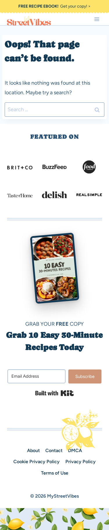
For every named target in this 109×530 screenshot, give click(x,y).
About (33, 450)
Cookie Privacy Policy (36, 461)
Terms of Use (54, 473)
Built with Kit (54, 393)
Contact (53, 450)
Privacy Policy (80, 461)
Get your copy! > (54, 6)
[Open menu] (96, 19)
